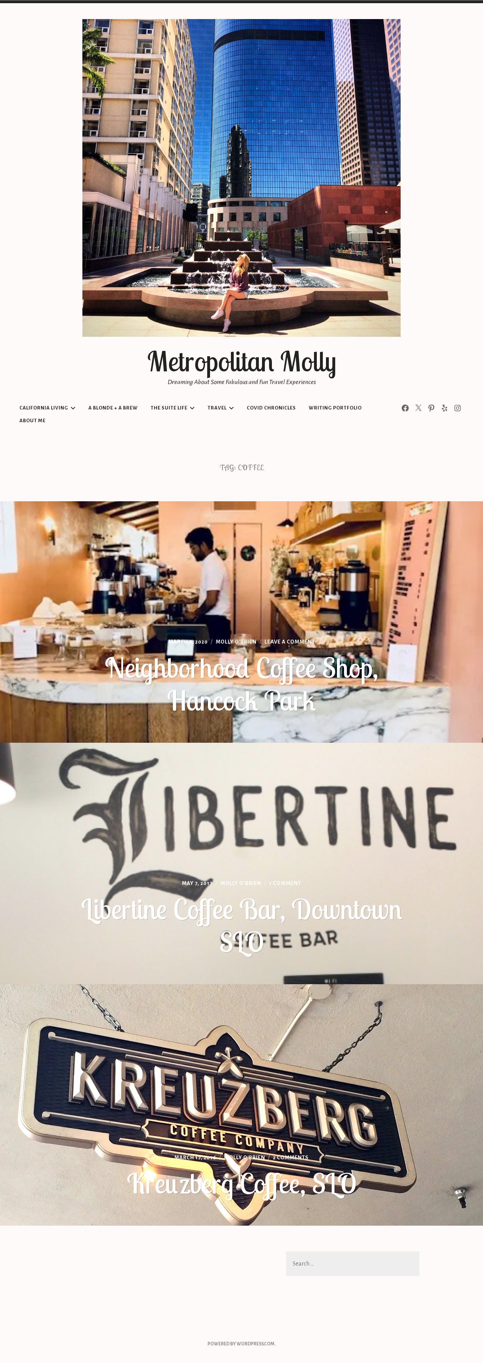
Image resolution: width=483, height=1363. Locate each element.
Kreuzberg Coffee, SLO (241, 1183)
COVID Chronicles (271, 408)
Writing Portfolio (335, 408)
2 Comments (291, 1157)
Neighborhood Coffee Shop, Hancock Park (241, 684)
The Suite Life (169, 408)
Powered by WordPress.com (241, 1343)
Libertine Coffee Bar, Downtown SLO (241, 926)
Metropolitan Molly (241, 361)
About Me (32, 420)
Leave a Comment (289, 642)
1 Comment (285, 883)
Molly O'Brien (236, 642)
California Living (43, 408)
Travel (217, 408)
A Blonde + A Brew (113, 408)
